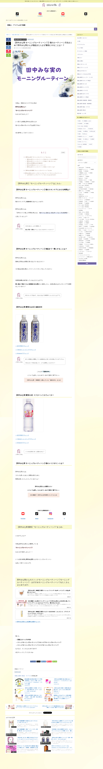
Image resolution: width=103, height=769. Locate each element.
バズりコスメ (80, 54)
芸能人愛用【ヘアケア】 (82, 90)
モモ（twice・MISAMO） (83, 126)
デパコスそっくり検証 (82, 51)
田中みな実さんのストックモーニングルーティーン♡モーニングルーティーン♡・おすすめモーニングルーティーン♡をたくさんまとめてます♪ (43, 174)
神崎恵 (80, 139)
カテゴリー (80, 160)
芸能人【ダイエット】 (82, 64)
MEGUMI (91, 128)
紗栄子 (91, 136)
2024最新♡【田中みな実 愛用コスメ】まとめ (43, 495)
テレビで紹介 (80, 47)
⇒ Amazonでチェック (22, 353)
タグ (79, 165)
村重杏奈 (86, 131)
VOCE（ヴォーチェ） (83, 141)
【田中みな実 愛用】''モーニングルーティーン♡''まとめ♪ (38, 170)
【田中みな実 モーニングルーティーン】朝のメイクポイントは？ (40, 166)
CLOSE (63, 152)
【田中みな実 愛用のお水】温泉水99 (34, 163)
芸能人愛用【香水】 (81, 110)
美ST (91, 144)
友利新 (80, 131)
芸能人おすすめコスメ (82, 70)
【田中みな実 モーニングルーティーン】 (42, 159)
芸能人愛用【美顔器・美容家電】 (84, 103)
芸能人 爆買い (80, 60)
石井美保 (80, 123)
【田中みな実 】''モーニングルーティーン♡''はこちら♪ (38, 157)
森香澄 (93, 139)
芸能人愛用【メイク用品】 (83, 97)
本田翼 (80, 146)
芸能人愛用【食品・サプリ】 (20, 39)
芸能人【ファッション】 (82, 67)
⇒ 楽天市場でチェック (22, 346)
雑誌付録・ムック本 (81, 113)
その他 (78, 41)
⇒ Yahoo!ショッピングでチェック (25, 349)
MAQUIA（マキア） (82, 128)
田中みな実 (31, 39)
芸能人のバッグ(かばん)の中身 (84, 74)
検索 (87, 263)
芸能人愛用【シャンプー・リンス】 (85, 77)
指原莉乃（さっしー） (83, 136)
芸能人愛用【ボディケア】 (83, 93)
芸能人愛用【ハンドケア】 (83, 87)
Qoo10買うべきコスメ (82, 37)
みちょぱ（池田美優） (83, 144)
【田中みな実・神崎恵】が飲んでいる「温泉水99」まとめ (43, 380)
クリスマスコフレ (81, 44)
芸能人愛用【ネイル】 (82, 83)
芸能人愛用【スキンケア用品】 (84, 80)
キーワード (80, 154)
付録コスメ (79, 57)
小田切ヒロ (86, 139)
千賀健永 (87, 123)
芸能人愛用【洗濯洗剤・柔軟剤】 (84, 100)
